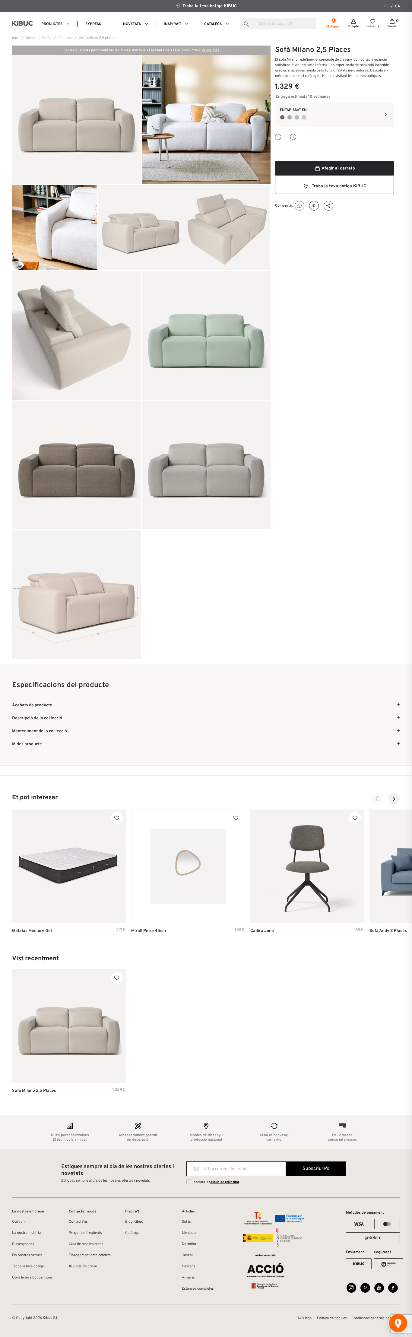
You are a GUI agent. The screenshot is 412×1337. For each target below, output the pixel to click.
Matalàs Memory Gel (32, 930)
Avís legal (304, 1318)
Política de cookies (332, 1318)
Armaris (188, 1277)
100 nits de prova (83, 1266)
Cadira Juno (262, 930)
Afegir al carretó (338, 168)
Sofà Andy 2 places (388, 930)
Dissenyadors (23, 1244)
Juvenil (188, 1255)
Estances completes (198, 1288)
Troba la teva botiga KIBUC (209, 6)
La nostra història (26, 1233)
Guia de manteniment (86, 1244)
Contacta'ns (78, 1221)
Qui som (19, 1221)
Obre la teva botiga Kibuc (32, 1277)
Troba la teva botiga (28, 1266)
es (386, 6)
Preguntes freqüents (85, 1233)
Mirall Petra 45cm (148, 930)
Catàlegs (132, 1233)
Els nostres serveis (27, 1255)
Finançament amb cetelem (90, 1255)
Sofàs (186, 1221)
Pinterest (314, 206)
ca (397, 6)
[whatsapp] (300, 206)
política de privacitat (224, 1182)
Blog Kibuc (134, 1221)
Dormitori (190, 1244)
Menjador (189, 1233)
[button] (377, 799)
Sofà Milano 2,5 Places (34, 1090)
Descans (188, 1266)
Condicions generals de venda (375, 1318)
